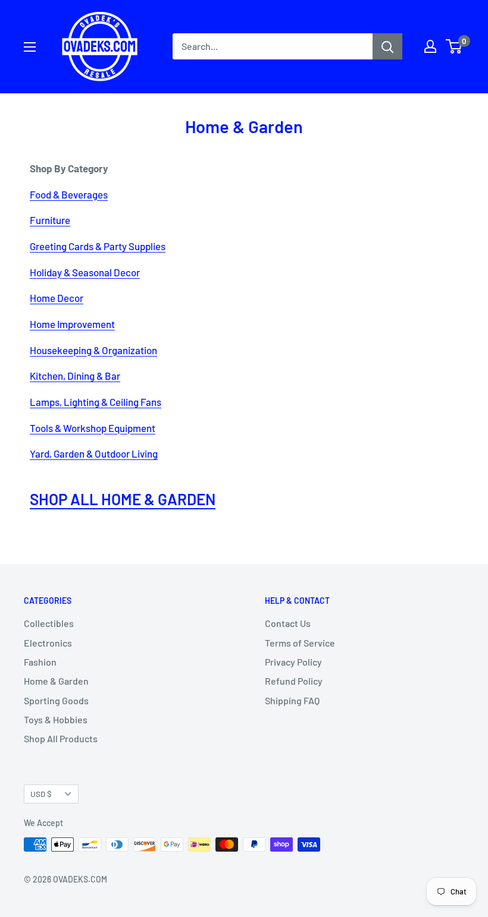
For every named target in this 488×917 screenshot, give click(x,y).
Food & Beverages (69, 194)
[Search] (387, 46)
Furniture (50, 220)
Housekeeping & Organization (93, 350)
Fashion (40, 661)
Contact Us (288, 623)
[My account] (430, 46)
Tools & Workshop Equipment (92, 428)
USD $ (41, 794)
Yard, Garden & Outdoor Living (94, 453)
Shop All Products (61, 738)
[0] (454, 46)
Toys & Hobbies (55, 719)
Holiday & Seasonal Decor (85, 272)
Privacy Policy (293, 661)
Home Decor (56, 298)
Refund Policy (294, 680)
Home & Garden (56, 680)
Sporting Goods (56, 700)
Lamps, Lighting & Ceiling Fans (95, 402)
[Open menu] (30, 47)
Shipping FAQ (292, 700)
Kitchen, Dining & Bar (75, 376)
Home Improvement (72, 324)
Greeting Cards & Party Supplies (97, 246)
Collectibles (49, 623)
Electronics (48, 642)
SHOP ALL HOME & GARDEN (122, 499)
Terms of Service (300, 642)
